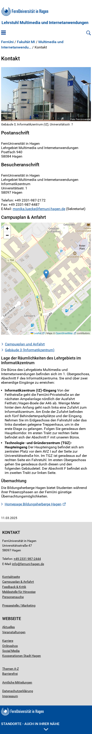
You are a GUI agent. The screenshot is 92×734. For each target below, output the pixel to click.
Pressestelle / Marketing (19, 605)
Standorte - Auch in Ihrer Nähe (30, 724)
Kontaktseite (11, 576)
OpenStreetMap (64, 333)
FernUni (7, 42)
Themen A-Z (10, 668)
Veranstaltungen (13, 632)
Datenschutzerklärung (17, 691)
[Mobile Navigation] (3, 33)
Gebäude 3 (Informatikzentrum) (29, 350)
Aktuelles (8, 627)
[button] (46, 274)
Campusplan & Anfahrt (18, 581)
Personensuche (13, 597)
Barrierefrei (10, 673)
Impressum (10, 696)
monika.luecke (24, 209)
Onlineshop (10, 646)
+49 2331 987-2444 (27, 559)
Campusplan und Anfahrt (25, 344)
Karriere (7, 640)
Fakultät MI (26, 42)
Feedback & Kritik (14, 587)
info (14, 564)
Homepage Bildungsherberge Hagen (33, 504)
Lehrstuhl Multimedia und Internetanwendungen (45, 22)
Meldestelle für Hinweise (19, 592)
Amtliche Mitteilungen (17, 682)
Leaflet (37, 333)
